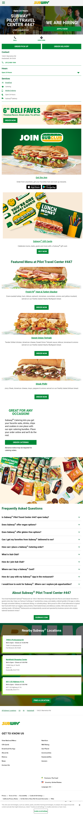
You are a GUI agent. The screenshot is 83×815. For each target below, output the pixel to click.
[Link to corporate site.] (11, 730)
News (4, 761)
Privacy (4, 795)
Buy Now (42, 251)
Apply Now (62, 29)
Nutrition (45, 740)
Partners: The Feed (51, 778)
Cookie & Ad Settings (36, 795)
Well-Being (45, 744)
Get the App (41, 177)
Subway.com (41, 617)
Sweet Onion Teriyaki (41, 338)
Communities (46, 753)
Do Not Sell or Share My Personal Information (34, 798)
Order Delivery (61, 46)
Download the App (8, 749)
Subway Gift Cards (42, 241)
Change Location (21, 29)
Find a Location (41, 700)
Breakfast (8, 82)
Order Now (10, 120)
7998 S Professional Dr (15, 640)
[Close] (79, 805)
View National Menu (9, 740)
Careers (44, 761)
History (4, 757)
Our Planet (45, 749)
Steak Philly (41, 384)
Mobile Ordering (10, 90)
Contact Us (6, 765)
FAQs (52, 798)
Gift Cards (5, 744)
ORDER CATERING (21, 442)
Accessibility (23, 795)
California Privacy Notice (10, 798)
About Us (5, 753)
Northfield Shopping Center (16, 660)
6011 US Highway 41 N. (15, 682)
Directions (41, 40)
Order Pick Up (21, 46)
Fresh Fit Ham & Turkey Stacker (41, 291)
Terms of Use (13, 795)
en (46, 787)
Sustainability (46, 757)
